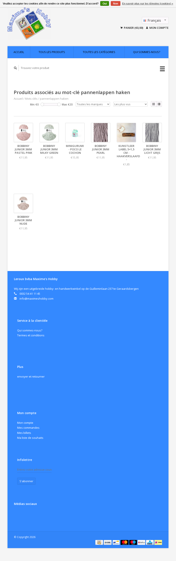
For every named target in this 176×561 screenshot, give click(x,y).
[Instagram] (26, 515)
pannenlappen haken (54, 99)
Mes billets (24, 433)
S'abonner (26, 481)
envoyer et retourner (31, 376)
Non (115, 3)
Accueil (19, 52)
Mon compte (158, 28)
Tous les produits (52, 52)
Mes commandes (28, 428)
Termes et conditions (30, 335)
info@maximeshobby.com (36, 298)
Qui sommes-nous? (146, 52)
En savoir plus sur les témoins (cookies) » (147, 3)
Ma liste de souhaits (30, 438)
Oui (105, 3)
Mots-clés (31, 99)
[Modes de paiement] (99, 542)
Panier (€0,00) (133, 28)
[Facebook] (18, 515)
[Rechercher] (15, 68)
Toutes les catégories (99, 52)
